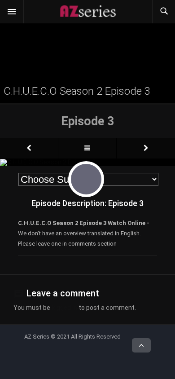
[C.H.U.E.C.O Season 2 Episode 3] (29, 148)
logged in (64, 307)
